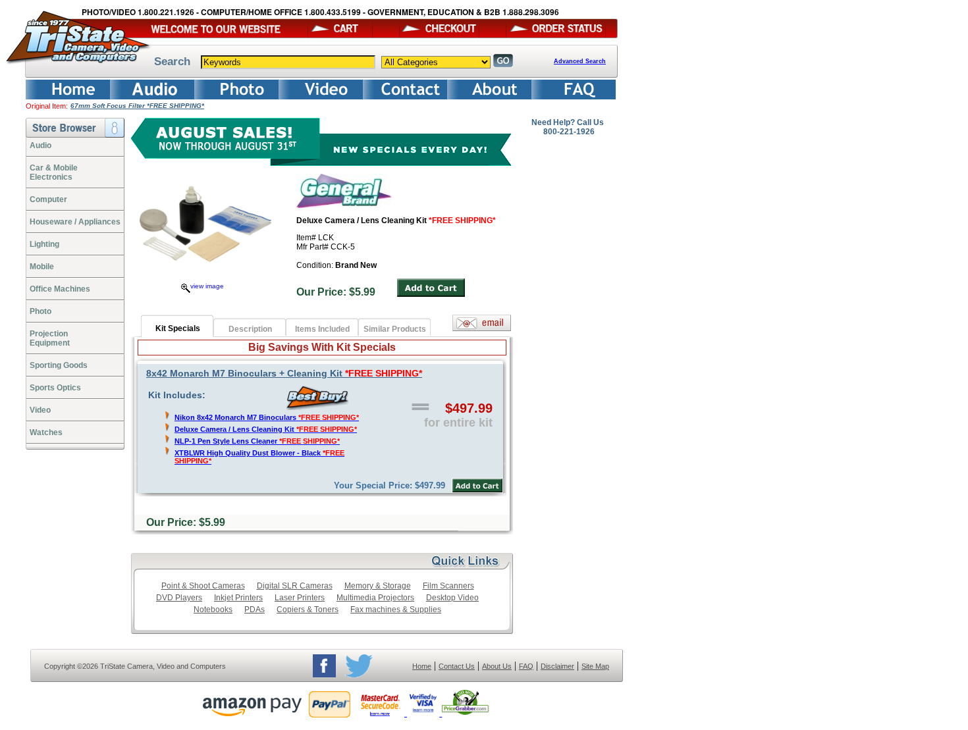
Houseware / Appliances (75, 221)
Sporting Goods (59, 365)
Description (250, 329)
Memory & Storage (377, 585)
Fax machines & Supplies (395, 609)
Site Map (595, 666)
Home (421, 666)
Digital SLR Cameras (295, 585)
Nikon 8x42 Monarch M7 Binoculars (267, 417)
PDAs (254, 609)
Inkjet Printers (238, 597)
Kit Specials (177, 328)
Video (40, 410)
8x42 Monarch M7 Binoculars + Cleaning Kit (284, 373)
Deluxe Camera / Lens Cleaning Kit (266, 429)
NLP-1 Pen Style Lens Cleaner (257, 441)
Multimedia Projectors (375, 597)
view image (207, 286)
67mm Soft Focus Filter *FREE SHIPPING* (137, 105)
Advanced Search (580, 61)
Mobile (42, 266)
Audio (40, 145)
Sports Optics (55, 387)
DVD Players (179, 597)
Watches (46, 432)
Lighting (44, 244)
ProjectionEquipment (50, 338)
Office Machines (60, 289)
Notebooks (213, 609)
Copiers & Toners (307, 609)
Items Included (322, 329)
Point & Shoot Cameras (203, 585)
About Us (497, 666)
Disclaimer (557, 666)
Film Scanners (448, 585)
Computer (48, 199)
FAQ (526, 666)
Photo (40, 311)
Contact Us (457, 666)
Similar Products (394, 329)
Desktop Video (452, 597)
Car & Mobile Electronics (54, 172)
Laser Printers (300, 597)
